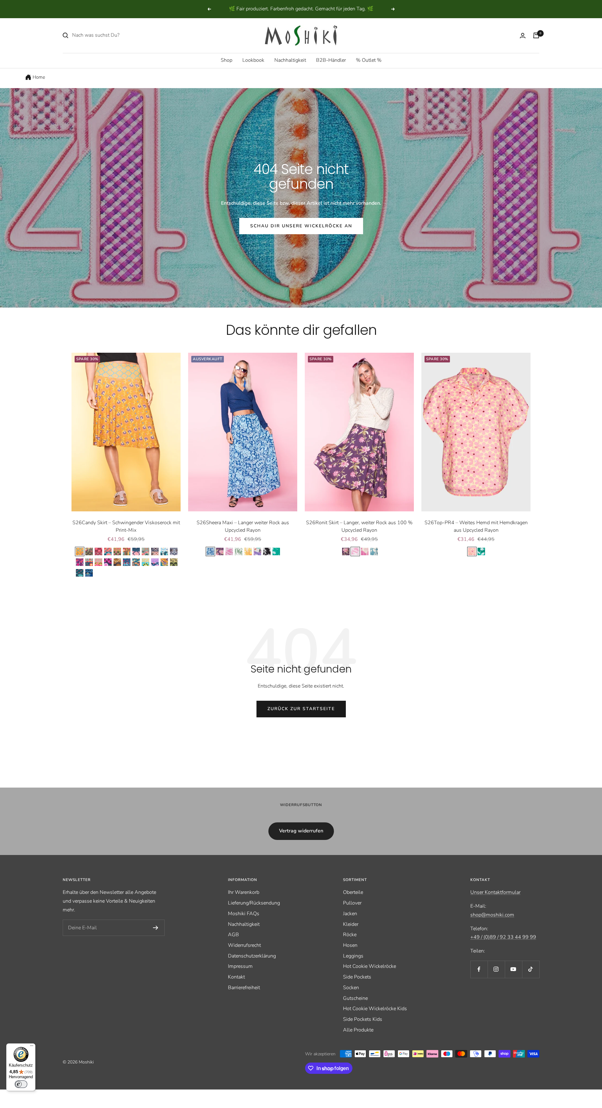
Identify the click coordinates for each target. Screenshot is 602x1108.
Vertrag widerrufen (301, 830)
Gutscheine (355, 998)
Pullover (352, 903)
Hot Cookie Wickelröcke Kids (375, 1008)
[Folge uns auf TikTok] (530, 969)
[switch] (21, 1084)
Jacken (350, 913)
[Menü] (31, 1047)
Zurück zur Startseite (301, 709)
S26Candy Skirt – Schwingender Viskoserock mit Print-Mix (126, 526)
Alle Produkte (358, 1029)
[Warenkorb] (536, 35)
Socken (351, 987)
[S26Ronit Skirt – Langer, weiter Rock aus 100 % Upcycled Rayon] (359, 432)
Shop (226, 60)
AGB (233, 934)
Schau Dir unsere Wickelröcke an (301, 226)
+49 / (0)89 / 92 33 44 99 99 (503, 937)
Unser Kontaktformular (495, 892)
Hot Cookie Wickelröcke (369, 966)
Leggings (353, 955)
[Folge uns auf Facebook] (479, 969)
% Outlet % (369, 60)
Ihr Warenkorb (243, 892)
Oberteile (353, 892)
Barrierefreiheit (244, 987)
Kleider (350, 924)
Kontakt (236, 976)
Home (39, 77)
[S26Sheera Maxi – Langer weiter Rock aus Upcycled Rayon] (242, 432)
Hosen (350, 945)
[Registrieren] (155, 928)
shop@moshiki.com (492, 914)
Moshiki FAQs (243, 913)
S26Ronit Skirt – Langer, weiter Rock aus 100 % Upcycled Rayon (359, 526)
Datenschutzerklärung (252, 955)
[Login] (522, 35)
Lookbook (253, 60)
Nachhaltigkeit (290, 60)
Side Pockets (357, 976)
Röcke (349, 934)
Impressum (240, 966)
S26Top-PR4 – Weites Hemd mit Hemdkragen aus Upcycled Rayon (476, 526)
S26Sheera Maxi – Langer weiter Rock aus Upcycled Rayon (243, 526)
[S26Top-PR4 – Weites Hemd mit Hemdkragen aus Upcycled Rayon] (476, 432)
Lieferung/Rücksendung (254, 903)
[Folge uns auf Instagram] (496, 969)
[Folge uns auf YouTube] (513, 969)
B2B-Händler (331, 60)
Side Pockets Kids (362, 1019)
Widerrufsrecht (244, 945)
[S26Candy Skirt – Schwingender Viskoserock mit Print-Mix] (126, 432)
